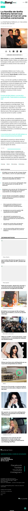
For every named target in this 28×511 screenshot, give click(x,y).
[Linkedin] (17, 51)
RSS (2, 494)
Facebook (16, 465)
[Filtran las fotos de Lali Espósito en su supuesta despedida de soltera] (14, 350)
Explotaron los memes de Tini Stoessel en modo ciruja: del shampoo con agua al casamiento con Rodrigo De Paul (14, 191)
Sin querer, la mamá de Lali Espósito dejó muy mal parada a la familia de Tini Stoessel (14, 184)
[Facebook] (13, 51)
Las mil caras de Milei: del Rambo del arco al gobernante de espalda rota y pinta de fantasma (13, 229)
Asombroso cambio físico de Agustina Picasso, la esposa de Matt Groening (13, 224)
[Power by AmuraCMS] (23, 498)
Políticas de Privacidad (6, 489)
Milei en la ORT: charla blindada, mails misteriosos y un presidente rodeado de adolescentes (13, 338)
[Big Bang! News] (8, 2)
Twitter (18, 467)
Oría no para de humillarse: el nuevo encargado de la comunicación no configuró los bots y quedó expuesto (12, 205)
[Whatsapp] (6, 51)
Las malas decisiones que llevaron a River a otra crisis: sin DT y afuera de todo (13, 261)
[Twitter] (10, 51)
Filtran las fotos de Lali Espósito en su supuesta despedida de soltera (13, 178)
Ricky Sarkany (14, 164)
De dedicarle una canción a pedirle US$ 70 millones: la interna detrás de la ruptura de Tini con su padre (13, 211)
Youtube (17, 470)
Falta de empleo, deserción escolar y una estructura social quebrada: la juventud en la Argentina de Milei (13, 287)
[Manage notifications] (25, 508)
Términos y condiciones (6, 491)
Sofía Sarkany (21, 164)
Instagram (16, 472)
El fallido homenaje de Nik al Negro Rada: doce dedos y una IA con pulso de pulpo (14, 173)
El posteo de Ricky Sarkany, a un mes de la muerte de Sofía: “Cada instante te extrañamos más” (13, 97)
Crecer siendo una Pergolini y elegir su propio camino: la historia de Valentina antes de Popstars (13, 197)
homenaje (3, 164)
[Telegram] (21, 51)
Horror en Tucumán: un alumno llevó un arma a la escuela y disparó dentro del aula (13, 388)
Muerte (8, 164)
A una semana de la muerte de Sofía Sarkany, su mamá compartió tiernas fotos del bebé (14, 135)
